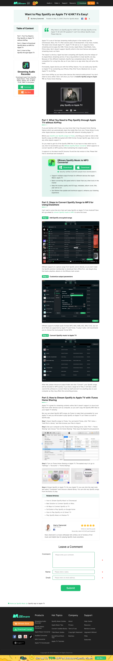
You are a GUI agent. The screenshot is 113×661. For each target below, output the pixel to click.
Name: (48, 572)
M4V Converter (40, 639)
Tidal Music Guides (58, 632)
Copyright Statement (75, 632)
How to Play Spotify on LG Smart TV (58, 512)
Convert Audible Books (59, 628)
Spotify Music (74, 18)
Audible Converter (41, 635)
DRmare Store (23, 623)
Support (64, 3)
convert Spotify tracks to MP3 (64, 212)
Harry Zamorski (38, 18)
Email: (48, 578)
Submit (70, 588)
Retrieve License (89, 628)
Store (92, 3)
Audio (49, 3)
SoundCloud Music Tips (58, 636)
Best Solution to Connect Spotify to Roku (60, 503)
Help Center (88, 621)
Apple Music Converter (42, 632)
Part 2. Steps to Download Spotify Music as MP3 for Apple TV (26, 45)
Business (71, 636)
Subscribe (87, 639)
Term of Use (72, 628)
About (70, 621)
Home (11, 603)
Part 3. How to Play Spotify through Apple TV (26, 51)
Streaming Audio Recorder (26, 73)
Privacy (70, 625)
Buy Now (27, 92)
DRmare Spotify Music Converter (75, 146)
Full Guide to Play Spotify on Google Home (60, 509)
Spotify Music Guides (59, 621)
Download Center (24, 629)
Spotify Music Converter (39, 627)
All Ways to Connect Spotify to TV (57, 506)
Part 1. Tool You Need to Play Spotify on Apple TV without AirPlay (25, 38)
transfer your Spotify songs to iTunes (62, 136)
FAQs (86, 636)
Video (56, 3)
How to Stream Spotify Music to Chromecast (61, 500)
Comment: (46, 554)
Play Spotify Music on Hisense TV (57, 515)
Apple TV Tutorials (58, 641)
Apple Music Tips (57, 625)
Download (27, 87)
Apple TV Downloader (42, 643)
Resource (73, 3)
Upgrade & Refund (90, 632)
